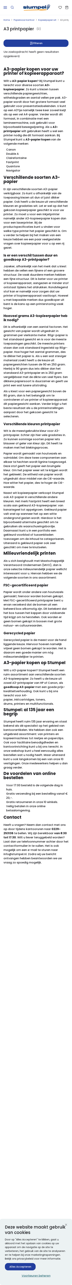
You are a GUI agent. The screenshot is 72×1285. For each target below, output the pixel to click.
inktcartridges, (24, 700)
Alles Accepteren (20, 1266)
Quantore (13, 166)
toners (40, 700)
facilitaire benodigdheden (35, 742)
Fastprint (12, 162)
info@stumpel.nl (15, 854)
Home (6, 19)
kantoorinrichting (15, 747)
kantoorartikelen (15, 730)
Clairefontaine (16, 158)
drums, (8, 704)
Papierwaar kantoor (24, 19)
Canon (11, 150)
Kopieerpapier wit (47, 19)
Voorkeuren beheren (36, 1276)
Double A (12, 154)
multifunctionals (41, 704)
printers (19, 704)
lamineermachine (15, 123)
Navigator (13, 171)
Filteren (37, 43)
